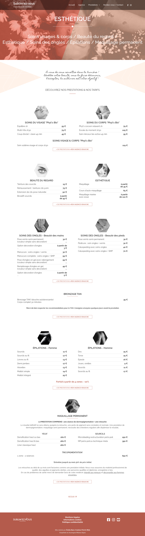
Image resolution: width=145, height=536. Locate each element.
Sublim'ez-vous (24, 3)
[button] (99, 5)
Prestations (93, 5)
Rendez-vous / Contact (113, 5)
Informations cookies (72, 520)
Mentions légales (72, 517)
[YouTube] (118, 519)
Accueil (72, 5)
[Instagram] (131, 5)
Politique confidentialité (72, 522)
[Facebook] (128, 5)
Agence (81, 5)
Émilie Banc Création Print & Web (78, 530)
